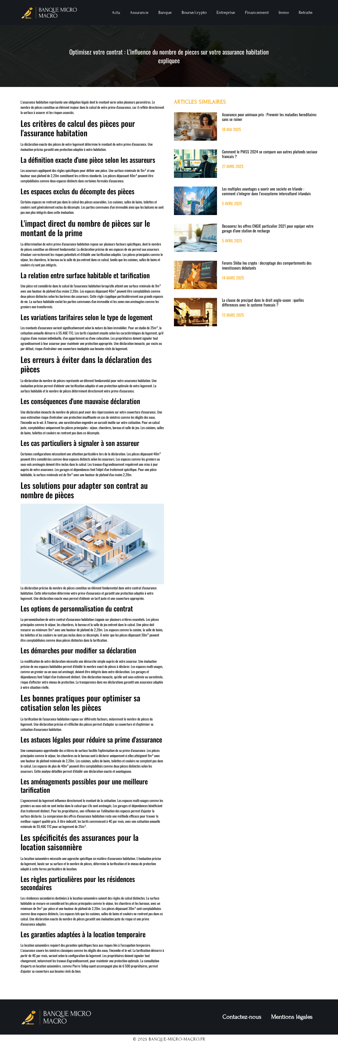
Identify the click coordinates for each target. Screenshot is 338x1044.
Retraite (306, 12)
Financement (257, 12)
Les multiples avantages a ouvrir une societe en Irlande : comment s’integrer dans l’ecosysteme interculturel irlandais (266, 191)
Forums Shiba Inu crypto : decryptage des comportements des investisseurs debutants (267, 265)
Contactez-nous (241, 1016)
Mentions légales (292, 1016)
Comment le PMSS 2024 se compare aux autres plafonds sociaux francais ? (269, 154)
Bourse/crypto (194, 12)
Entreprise (226, 12)
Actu (116, 12)
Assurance (139, 12)
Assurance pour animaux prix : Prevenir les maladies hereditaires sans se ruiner (269, 116)
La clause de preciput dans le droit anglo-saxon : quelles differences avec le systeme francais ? (263, 302)
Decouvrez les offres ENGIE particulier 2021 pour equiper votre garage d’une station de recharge (268, 228)
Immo (284, 12)
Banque (165, 12)
